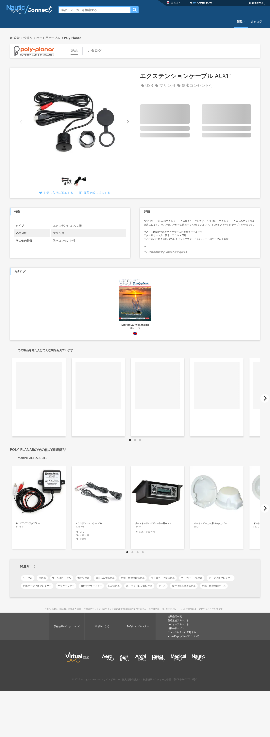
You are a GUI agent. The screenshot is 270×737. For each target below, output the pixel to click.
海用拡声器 (83, 578)
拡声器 (42, 578)
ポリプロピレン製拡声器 (139, 586)
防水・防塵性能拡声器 (133, 578)
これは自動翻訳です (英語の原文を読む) (165, 252)
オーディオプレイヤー (220, 578)
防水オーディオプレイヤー (37, 586)
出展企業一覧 (175, 616)
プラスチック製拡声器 (163, 578)
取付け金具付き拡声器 (184, 586)
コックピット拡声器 (191, 578)
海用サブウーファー (91, 586)
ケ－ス (162, 586)
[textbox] (95, 9)
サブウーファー (66, 586)
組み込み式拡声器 (105, 578)
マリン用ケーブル (61, 578)
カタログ (256, 21)
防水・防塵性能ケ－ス (214, 586)
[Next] (127, 122)
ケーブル (27, 578)
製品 (240, 21)
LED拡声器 (114, 586)
